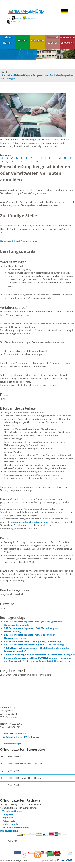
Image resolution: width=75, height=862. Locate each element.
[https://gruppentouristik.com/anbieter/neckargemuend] (44, 852)
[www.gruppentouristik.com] (57, 854)
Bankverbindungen (11, 743)
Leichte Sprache (10, 824)
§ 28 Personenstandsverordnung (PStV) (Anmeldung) (32, 641)
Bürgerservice (40, 75)
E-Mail (5, 733)
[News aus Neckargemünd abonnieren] (37, 856)
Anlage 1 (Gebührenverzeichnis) (56, 661)
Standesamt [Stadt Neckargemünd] (19, 240)
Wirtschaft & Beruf (52, 40)
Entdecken (37, 40)
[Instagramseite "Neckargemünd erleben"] (24, 857)
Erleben (22, 40)
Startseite (6, 75)
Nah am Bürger (7, 40)
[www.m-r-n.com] (26, 835)
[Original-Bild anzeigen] (37, 115)
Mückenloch (30, 18)
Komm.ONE (64, 860)
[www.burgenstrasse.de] (52, 834)
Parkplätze (7, 814)
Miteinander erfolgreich (67, 40)
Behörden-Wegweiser (61, 75)
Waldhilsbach (15, 22)
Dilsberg (18, 18)
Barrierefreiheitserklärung (15, 827)
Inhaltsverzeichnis (9, 830)
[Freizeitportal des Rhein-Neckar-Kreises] (33, 834)
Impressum (8, 817)
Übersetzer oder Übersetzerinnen (29, 521)
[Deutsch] (64, 12)
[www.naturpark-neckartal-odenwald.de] (58, 834)
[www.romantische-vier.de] (45, 835)
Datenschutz (8, 820)
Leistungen (9, 78)
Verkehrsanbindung (12, 811)
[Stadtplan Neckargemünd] (31, 852)
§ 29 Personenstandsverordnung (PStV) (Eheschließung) (34, 644)
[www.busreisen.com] (50, 856)
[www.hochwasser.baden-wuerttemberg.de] (39, 835)
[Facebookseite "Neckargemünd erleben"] (17, 852)
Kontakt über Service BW (14, 736)
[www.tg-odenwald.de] (64, 834)
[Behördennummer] (20, 834)
